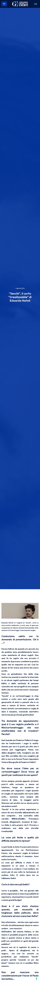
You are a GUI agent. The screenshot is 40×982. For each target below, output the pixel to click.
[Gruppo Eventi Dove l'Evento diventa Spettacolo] (20, 4)
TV (4, 4)
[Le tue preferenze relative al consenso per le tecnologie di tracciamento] (36, 978)
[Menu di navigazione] (36, 4)
